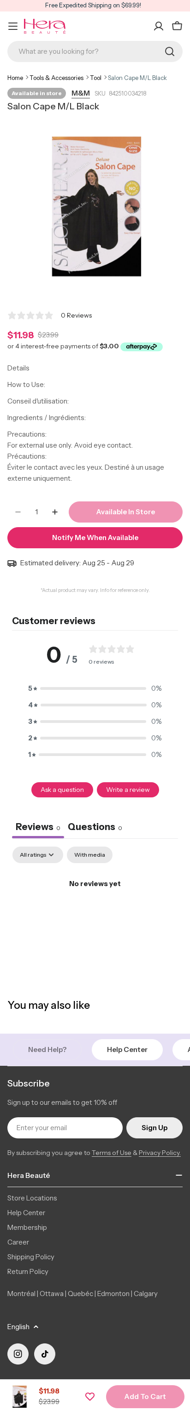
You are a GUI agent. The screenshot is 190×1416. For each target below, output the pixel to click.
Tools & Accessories (56, 77)
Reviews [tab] (38, 826)
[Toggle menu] (12, 26)
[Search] (169, 51)
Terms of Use (111, 1153)
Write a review (128, 789)
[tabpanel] (95, 915)
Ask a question (62, 789)
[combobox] (95, 51)
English (18, 1326)
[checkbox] (90, 855)
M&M (80, 93)
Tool (95, 77)
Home (15, 77)
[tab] (95, 828)
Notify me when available (95, 537)
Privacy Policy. (160, 1153)
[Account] (158, 26)
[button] (95, 688)
